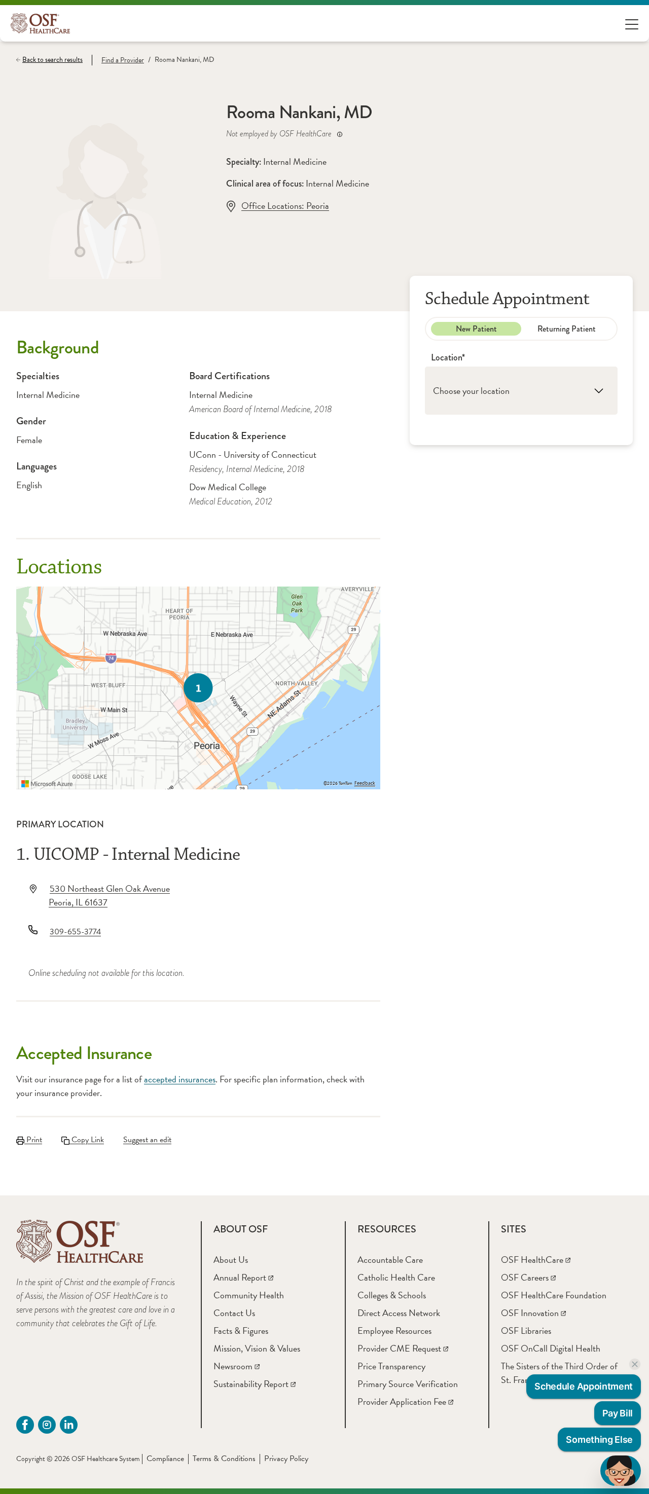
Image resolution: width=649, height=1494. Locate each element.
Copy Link (86, 1140)
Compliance (165, 1458)
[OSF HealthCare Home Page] (40, 23)
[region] (198, 688)
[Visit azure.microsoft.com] (47, 783)
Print (33, 1140)
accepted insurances (179, 1079)
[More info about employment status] (340, 134)
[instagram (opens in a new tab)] (47, 1425)
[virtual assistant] (620, 1470)
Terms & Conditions (224, 1458)
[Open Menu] (631, 23)
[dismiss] (635, 1364)
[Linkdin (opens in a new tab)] (69, 1425)
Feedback (364, 783)
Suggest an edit (147, 1140)
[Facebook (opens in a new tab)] (25, 1425)
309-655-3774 (75, 932)
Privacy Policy (286, 1458)
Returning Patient (566, 329)
